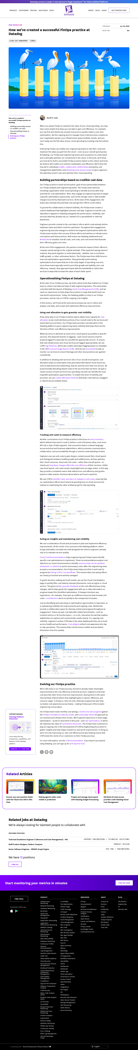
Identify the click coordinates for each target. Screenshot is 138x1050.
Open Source (85, 919)
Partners (104, 904)
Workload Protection (47, 968)
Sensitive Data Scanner (48, 953)
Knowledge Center (87, 929)
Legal (103, 914)
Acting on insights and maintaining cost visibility (64, 538)
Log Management (46, 950)
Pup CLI (63, 943)
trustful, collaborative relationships (73, 166)
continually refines (86, 714)
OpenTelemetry (65, 982)
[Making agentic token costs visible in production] (54, 793)
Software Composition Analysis (48, 987)
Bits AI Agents (65, 925)
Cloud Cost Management (44, 914)
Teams (62, 963)
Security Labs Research (68, 997)
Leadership (104, 909)
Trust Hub (104, 927)
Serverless (44, 911)
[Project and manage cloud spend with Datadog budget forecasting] (87, 793)
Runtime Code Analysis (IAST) (48, 998)
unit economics (96, 439)
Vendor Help (105, 925)
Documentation (86, 904)
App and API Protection (48, 983)
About (91, 10)
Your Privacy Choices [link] (41, 1046)
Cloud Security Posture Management (48, 964)
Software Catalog (46, 927)
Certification (85, 916)
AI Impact (63, 912)
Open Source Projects (67, 1000)
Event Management (67, 919)
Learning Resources (87, 931)
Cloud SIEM (44, 1004)
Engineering (122, 904)
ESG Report (105, 922)
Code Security (45, 990)
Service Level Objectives (68, 914)
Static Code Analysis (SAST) (47, 994)
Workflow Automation (67, 958)
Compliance (44, 981)
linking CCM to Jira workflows (62, 572)
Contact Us (104, 901)
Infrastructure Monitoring (45, 902)
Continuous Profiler (47, 944)
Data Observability (46, 938)
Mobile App (64, 971)
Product (13, 10)
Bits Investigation (66, 930)
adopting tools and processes (79, 169)
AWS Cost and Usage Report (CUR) (59, 348)
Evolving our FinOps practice (57, 684)
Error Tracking (45, 1031)
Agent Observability (67, 953)
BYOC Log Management (48, 1033)
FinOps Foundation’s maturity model (58, 714)
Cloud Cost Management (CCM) (85, 288)
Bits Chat (63, 938)
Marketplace (64, 995)
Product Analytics (46, 1015)
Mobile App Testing (47, 1026)
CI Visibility (64, 901)
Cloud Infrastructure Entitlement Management (47, 972)
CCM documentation (74, 740)
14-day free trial (77, 743)
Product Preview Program (86, 912)
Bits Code (63, 927)
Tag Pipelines (51, 345)
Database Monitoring (47, 941)
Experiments (44, 1018)
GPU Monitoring (65, 1005)
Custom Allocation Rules (65, 377)
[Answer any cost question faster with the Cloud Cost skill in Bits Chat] (22, 793)
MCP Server (64, 940)
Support (83, 906)
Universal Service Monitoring (46, 930)
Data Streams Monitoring (45, 935)
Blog (97, 10)
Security (83, 924)
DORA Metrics (65, 1007)
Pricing (83, 901)
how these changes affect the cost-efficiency (68, 465)
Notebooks (44, 239)
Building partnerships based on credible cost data (71, 180)
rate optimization (92, 720)
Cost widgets (73, 624)
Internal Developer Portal (46, 1037)
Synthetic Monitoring (47, 1023)
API (61, 992)
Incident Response (66, 917)
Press (103, 906)
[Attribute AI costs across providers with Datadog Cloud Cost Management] (119, 793)
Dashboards (64, 966)
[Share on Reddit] (47, 752)
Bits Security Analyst (67, 932)
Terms (25, 1046)
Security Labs (122, 909)
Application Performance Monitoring (48, 924)
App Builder (64, 961)
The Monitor (15, 25)
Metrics (63, 948)
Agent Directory (65, 945)
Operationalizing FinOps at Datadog (62, 278)
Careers (103, 912)
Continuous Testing (47, 1028)
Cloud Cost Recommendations (53, 557)
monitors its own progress (90, 711)
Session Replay (45, 1020)
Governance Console (67, 976)
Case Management (66, 922)
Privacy (30, 1046)
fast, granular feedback (68, 586)
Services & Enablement (88, 909)
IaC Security (44, 1001)
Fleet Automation (66, 974)
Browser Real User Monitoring (46, 1007)
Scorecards (90, 348)
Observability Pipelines (48, 958)
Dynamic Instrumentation (46, 947)
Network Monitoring (47, 906)
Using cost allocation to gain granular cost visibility (66, 312)
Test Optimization (66, 904)
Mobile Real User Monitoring (46, 1012)
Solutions (43, 10)
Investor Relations (107, 917)
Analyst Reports (106, 919)
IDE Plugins (64, 989)
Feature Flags (65, 906)
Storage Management (67, 1002)
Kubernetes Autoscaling (48, 920)
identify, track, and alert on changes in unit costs (73, 478)
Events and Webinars (88, 921)
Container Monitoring (47, 908)
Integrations (64, 987)
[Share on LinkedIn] (51, 752)
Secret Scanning (65, 1010)
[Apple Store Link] (12, 911)
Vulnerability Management (44, 977)
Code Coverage (65, 909)
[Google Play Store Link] (16, 911)
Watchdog (63, 950)
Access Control (65, 979)
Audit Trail (44, 956)
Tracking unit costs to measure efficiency (60, 434)
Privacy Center (86, 926)
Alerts (62, 984)
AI (119, 906)
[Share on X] (42, 752)
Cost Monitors (52, 598)
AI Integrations (65, 956)
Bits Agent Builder (66, 935)
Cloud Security (45, 961)
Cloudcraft (44, 918)
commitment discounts (71, 723)
